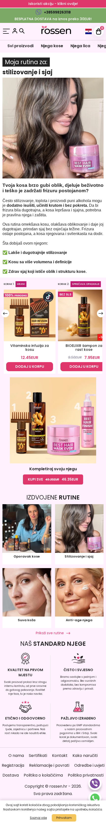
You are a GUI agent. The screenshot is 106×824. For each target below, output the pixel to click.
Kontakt (60, 755)
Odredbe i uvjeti (89, 765)
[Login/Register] (14, 31)
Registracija (13, 765)
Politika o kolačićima (43, 775)
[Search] (22, 31)
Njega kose (52, 46)
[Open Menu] (6, 31)
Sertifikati (38, 755)
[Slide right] (101, 313)
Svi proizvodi (20, 46)
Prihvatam (64, 818)
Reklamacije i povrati (49, 765)
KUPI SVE (53, 479)
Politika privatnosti (86, 775)
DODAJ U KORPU (29, 366)
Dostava (10, 775)
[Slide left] (5, 313)
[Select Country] (88, 31)
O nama (16, 755)
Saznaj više (38, 818)
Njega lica (80, 46)
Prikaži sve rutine (50, 633)
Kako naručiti (85, 755)
